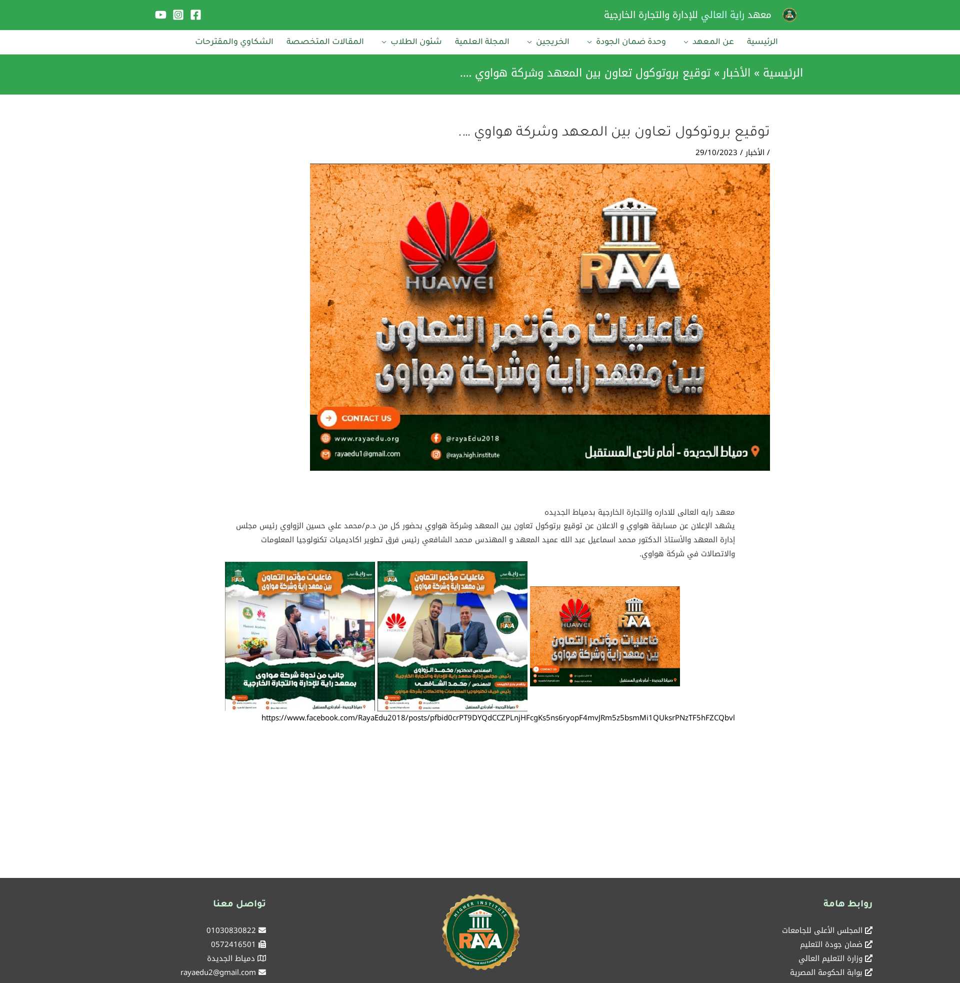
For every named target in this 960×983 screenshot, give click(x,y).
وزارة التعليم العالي (830, 958)
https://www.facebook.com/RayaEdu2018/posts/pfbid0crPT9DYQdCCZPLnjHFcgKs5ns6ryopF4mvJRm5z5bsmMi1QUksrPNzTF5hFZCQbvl (498, 718)
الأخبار (755, 153)
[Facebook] (196, 15)
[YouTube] (160, 15)
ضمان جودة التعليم (831, 944)
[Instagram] (178, 15)
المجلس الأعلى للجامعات (822, 930)
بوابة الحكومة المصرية (826, 972)
